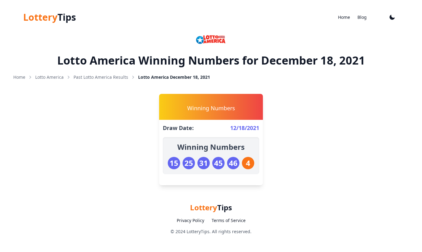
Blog (362, 17)
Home (344, 17)
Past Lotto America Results (101, 77)
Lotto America (49, 77)
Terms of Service (229, 220)
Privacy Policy (190, 220)
